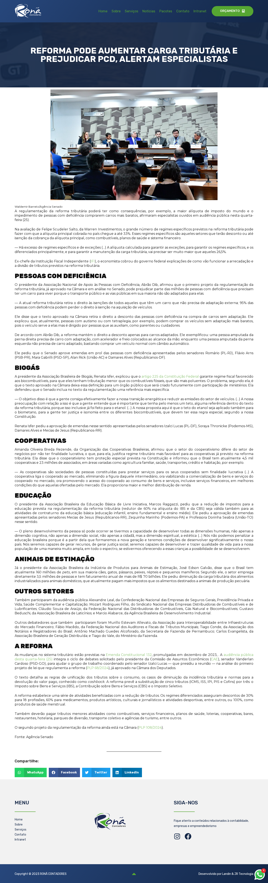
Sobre (116, 11)
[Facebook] (188, 836)
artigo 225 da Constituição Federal (170, 376)
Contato (182, 11)
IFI (93, 261)
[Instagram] (177, 836)
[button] (31, 772)
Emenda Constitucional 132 (129, 655)
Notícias (148, 11)
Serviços (131, 11)
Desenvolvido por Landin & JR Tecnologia (225, 874)
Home (102, 11)
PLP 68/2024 (97, 668)
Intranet (199, 11)
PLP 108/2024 (150, 728)
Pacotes (165, 11)
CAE (214, 659)
